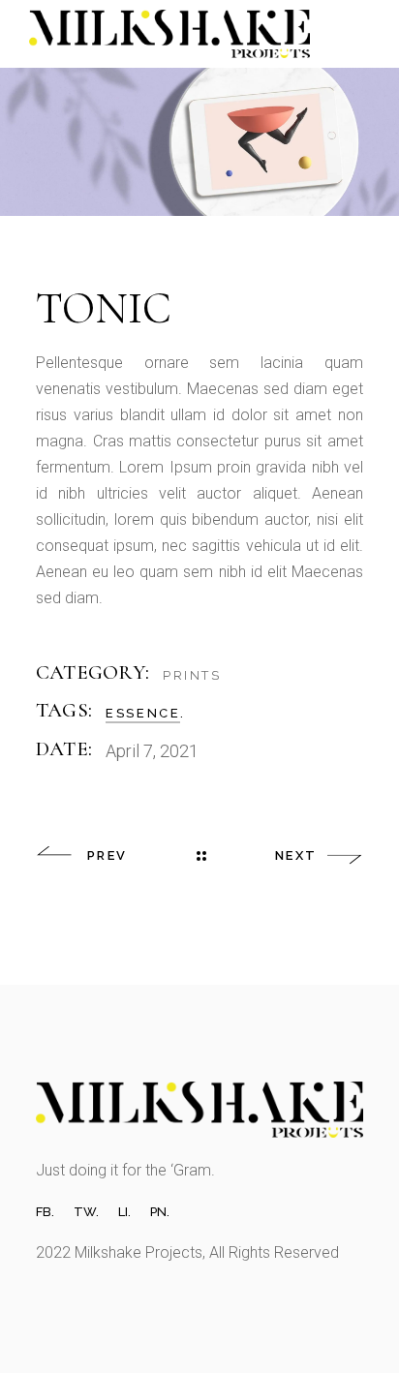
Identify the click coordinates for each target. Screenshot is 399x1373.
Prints (192, 675)
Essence (143, 713)
